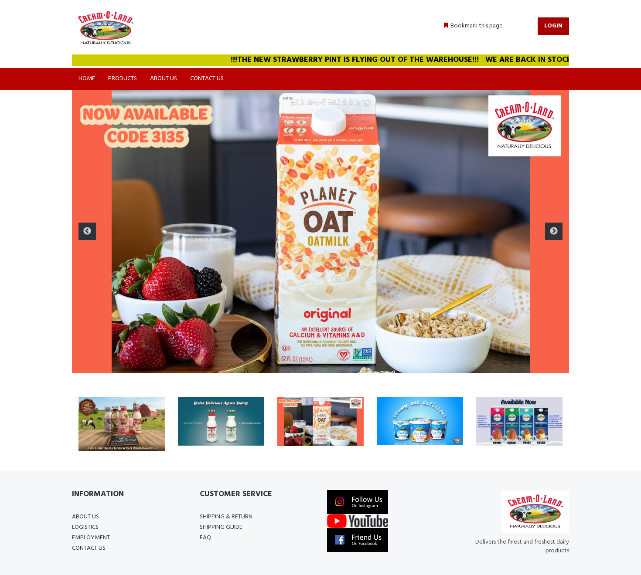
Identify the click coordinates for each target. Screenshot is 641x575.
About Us (163, 79)
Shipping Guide (221, 527)
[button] (473, 26)
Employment (91, 538)
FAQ (205, 538)
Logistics (85, 527)
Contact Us (207, 79)
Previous (87, 231)
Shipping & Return (226, 517)
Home (86, 79)
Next (554, 231)
